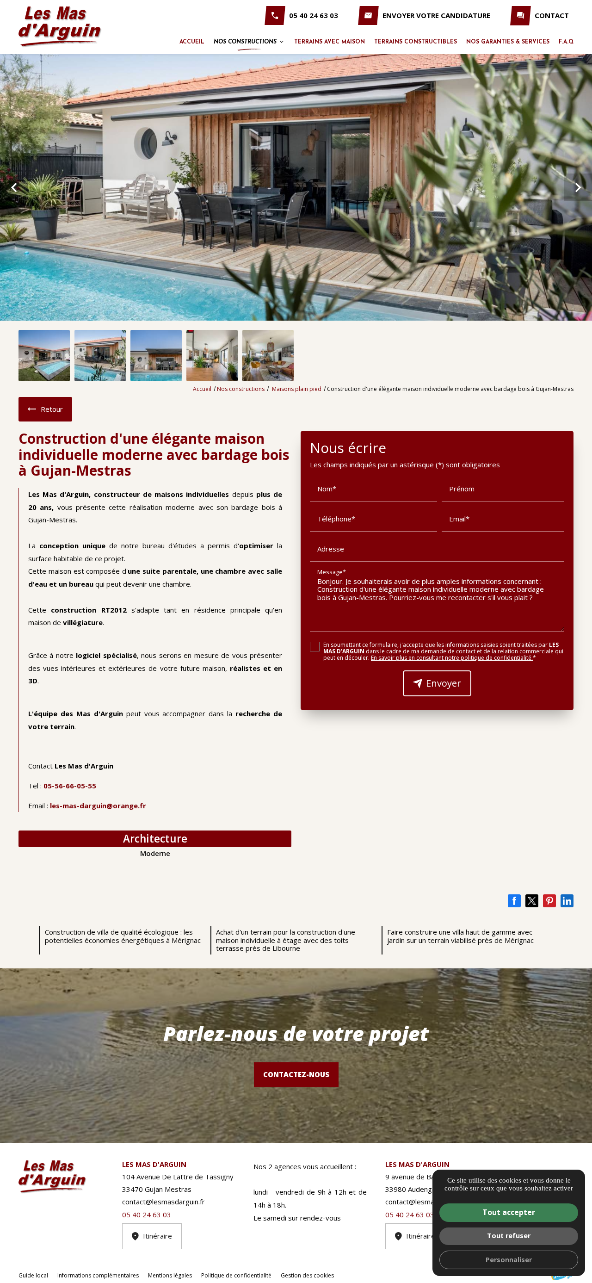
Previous (14, 192)
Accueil (191, 42)
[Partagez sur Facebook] (514, 900)
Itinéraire (157, 1235)
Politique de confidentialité (236, 1275)
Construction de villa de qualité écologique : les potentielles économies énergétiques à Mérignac (123, 935)
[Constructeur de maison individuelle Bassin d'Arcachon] (60, 26)
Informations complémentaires (98, 1275)
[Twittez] (531, 900)
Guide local (33, 1275)
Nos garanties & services (507, 42)
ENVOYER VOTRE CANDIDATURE (436, 15)
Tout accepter (508, 1212)
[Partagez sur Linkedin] (567, 900)
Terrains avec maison (329, 42)
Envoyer (443, 683)
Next (578, 192)
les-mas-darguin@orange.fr (98, 805)
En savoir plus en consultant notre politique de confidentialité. (452, 658)
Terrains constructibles (415, 42)
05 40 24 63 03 (313, 15)
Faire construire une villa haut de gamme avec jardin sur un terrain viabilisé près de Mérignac (460, 935)
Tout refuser (508, 1235)
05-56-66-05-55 (69, 785)
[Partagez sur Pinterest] (549, 900)
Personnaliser (509, 1259)
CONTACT (552, 15)
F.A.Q (566, 42)
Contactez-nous (296, 1074)
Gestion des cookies (307, 1275)
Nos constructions (245, 42)
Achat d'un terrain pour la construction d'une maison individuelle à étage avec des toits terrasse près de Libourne (285, 940)
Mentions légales (170, 1275)
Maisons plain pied (297, 389)
